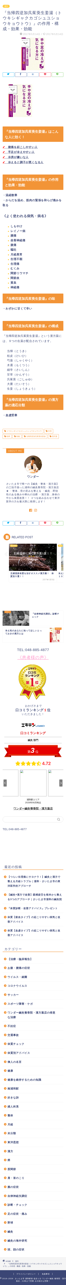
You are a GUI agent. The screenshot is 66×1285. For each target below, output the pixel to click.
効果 (8, 436)
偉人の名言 (15, 1061)
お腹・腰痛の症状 (19, 967)
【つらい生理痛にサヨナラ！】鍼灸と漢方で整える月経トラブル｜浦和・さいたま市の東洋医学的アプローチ (34, 881)
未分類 (12, 1133)
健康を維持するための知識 (24, 1079)
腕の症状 (13, 1186)
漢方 (6, 6)
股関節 (12, 1169)
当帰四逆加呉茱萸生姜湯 (36, 436)
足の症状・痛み (17, 1213)
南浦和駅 (13, 1088)
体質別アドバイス (19, 1052)
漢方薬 (54, 436)
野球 (10, 1222)
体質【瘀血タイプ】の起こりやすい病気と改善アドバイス (34, 919)
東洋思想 (13, 1142)
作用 (50, 431)
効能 (18, 436)
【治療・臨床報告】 (20, 959)
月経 (10, 1124)
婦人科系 (13, 1106)
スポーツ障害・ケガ (20, 1003)
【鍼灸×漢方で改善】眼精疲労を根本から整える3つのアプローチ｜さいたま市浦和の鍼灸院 (35, 897)
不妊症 (12, 1025)
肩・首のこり (16, 1177)
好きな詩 (13, 1097)
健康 (10, 1070)
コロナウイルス (17, 985)
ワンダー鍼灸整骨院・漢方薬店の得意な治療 (31, 1015)
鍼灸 (10, 1231)
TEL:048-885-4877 (33, 650)
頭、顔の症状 (16, 1249)
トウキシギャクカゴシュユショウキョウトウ (24, 431)
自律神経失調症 (17, 1195)
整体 (10, 1115)
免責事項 (46, 1274)
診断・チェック (17, 1204)
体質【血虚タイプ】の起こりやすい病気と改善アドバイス (34, 933)
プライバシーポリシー (26, 1274)
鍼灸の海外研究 (17, 1240)
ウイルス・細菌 (17, 976)
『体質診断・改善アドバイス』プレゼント (33, 908)
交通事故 (13, 1034)
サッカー (13, 994)
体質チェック (16, 1043)
